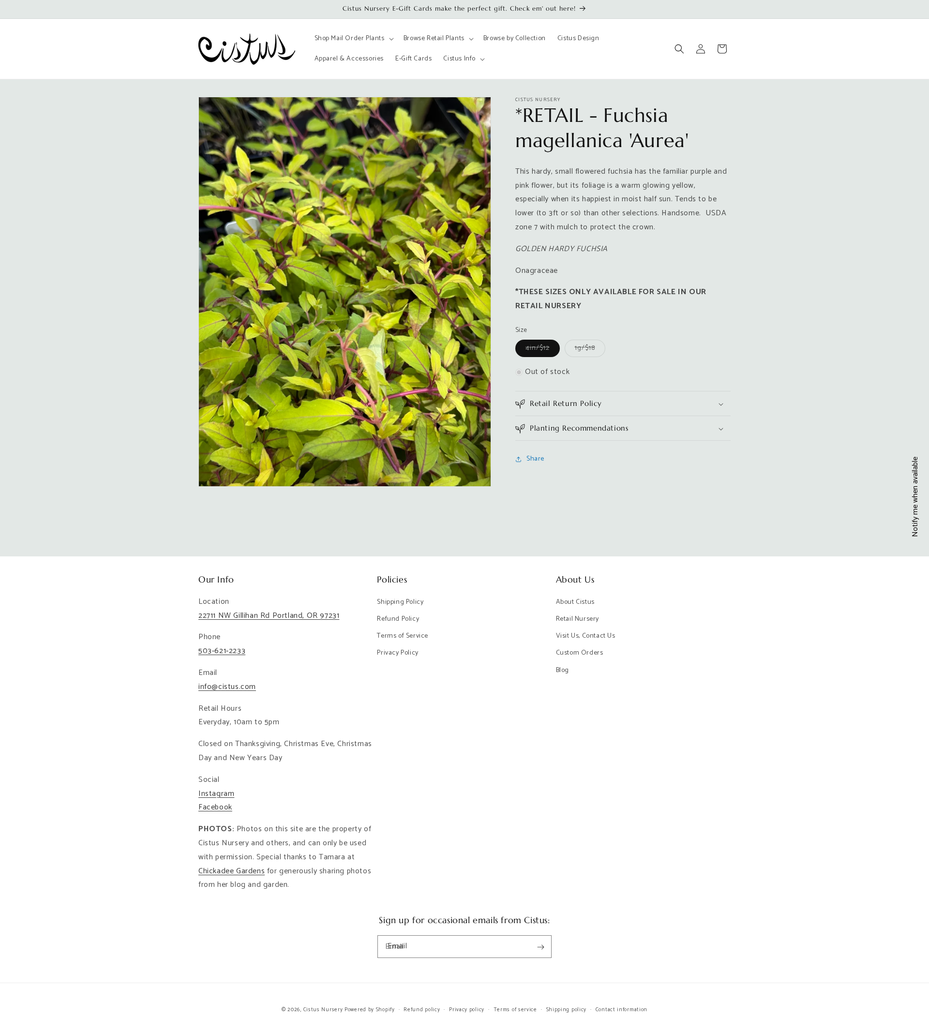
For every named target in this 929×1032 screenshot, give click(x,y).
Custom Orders (579, 652)
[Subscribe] (540, 947)
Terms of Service (402, 636)
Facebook (215, 807)
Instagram (216, 793)
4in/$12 (542, 349)
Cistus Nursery (323, 1009)
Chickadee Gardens (231, 871)
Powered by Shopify (370, 1009)
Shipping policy (566, 1009)
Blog (562, 670)
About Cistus (575, 602)
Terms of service (515, 1009)
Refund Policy (398, 619)
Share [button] (535, 458)
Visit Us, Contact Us (585, 636)
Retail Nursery (577, 619)
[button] (353, 39)
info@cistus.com (227, 686)
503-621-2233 (221, 651)
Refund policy (422, 1009)
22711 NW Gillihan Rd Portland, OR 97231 (268, 615)
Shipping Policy (400, 602)
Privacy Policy (397, 652)
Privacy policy (466, 1009)
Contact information (621, 1009)
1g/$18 (590, 349)
